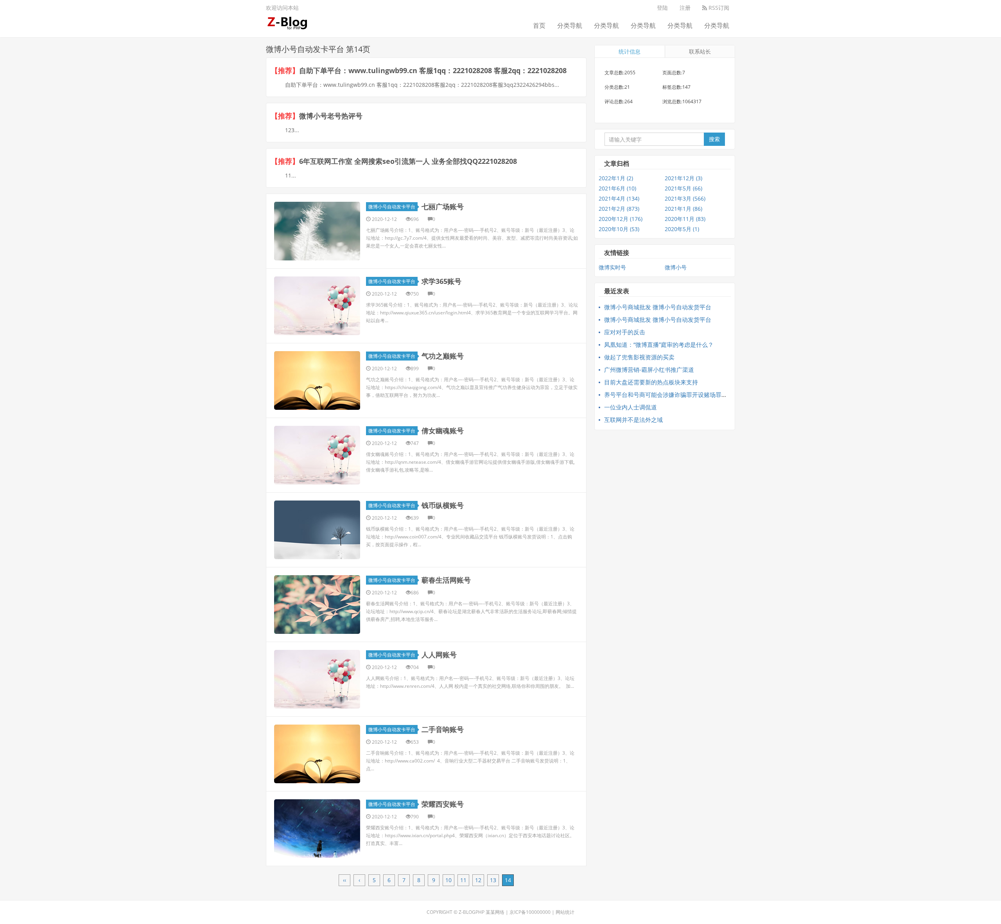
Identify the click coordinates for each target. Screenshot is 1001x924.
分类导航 (569, 25)
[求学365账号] (317, 305)
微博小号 (676, 267)
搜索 (714, 139)
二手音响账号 (443, 729)
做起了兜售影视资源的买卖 (639, 357)
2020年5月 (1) (682, 229)
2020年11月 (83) (685, 218)
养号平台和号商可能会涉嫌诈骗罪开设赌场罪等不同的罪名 (680, 394)
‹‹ (344, 880)
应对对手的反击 (624, 332)
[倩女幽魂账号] (317, 455)
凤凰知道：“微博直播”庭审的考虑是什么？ (659, 344)
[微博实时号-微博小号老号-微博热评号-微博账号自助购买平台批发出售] (288, 21)
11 (463, 880)
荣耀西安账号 (443, 804)
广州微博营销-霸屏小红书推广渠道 (649, 369)
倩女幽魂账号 (443, 430)
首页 (539, 25)
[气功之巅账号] (317, 380)
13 (493, 880)
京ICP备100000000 (530, 912)
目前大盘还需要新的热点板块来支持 (651, 382)
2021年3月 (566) (685, 198)
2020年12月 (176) (620, 218)
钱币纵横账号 (443, 505)
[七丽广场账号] (317, 231)
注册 (685, 7)
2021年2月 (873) (619, 208)
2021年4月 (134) (619, 198)
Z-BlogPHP (471, 912)
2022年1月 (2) (616, 178)
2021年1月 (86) (683, 208)
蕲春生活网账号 (446, 580)
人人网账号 (439, 654)
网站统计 (565, 912)
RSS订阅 (718, 7)
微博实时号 (612, 267)
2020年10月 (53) (619, 229)
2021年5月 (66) (683, 188)
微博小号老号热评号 (330, 115)
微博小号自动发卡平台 (391, 206)
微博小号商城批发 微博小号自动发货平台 (657, 307)
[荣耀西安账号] (317, 828)
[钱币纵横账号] (317, 530)
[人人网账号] (317, 679)
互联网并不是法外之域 (633, 419)
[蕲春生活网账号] (317, 604)
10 (448, 880)
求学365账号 (441, 281)
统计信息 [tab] (629, 51)
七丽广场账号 (443, 206)
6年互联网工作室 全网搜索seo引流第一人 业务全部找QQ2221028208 (408, 161)
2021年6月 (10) (617, 188)
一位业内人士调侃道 (630, 407)
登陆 (662, 7)
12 (478, 880)
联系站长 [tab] (700, 51)
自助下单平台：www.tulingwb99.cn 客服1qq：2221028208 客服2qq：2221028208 (433, 70)
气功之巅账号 (443, 356)
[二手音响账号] (317, 754)
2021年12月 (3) (683, 178)
